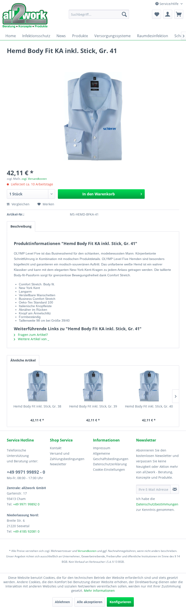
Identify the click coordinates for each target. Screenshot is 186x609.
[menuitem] (99, 14)
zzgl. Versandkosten (34, 179)
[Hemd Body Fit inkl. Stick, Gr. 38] (37, 386)
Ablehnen (62, 602)
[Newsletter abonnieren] (174, 489)
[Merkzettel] (156, 14)
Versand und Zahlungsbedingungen (67, 456)
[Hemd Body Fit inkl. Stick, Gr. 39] (93, 386)
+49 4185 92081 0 (26, 531)
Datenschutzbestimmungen (157, 504)
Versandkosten (87, 551)
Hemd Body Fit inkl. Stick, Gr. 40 (149, 406)
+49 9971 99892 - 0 (26, 472)
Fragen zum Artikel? (32, 334)
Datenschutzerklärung (110, 464)
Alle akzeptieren (89, 602)
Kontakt (55, 448)
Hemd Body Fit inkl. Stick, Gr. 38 (37, 406)
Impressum (101, 448)
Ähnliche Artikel (23, 360)
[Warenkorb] (178, 14)
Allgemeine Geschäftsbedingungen (110, 456)
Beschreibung (21, 226)
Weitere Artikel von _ (33, 339)
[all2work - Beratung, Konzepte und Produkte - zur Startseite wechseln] (25, 15)
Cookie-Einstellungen (109, 469)
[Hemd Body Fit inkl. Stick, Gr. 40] (148, 386)
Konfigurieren (120, 602)
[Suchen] (124, 14)
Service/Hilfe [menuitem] (169, 4)
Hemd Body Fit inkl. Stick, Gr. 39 (93, 406)
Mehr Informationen (99, 590)
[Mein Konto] (167, 14)
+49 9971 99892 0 (26, 504)
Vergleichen (20, 204)
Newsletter (58, 464)
